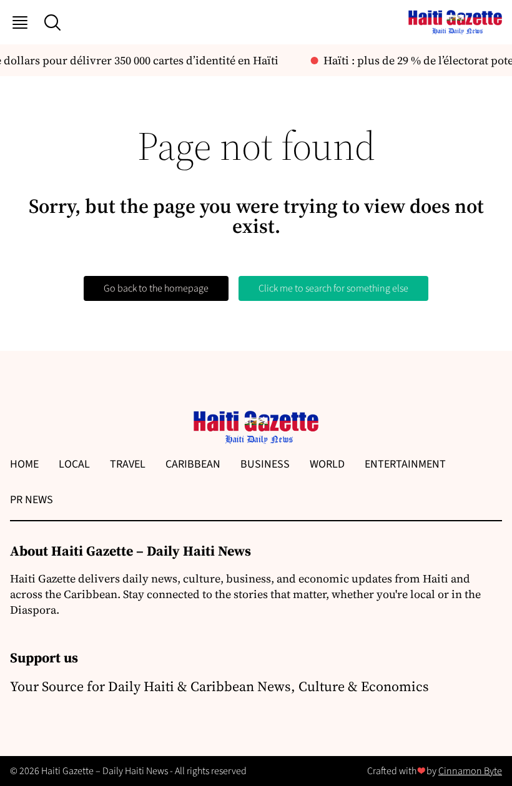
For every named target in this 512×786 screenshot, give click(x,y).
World (327, 464)
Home (24, 464)
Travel (127, 464)
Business (265, 464)
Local (74, 464)
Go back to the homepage (156, 288)
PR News (31, 500)
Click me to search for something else (333, 288)
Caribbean (192, 464)
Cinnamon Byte (470, 771)
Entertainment (405, 464)
